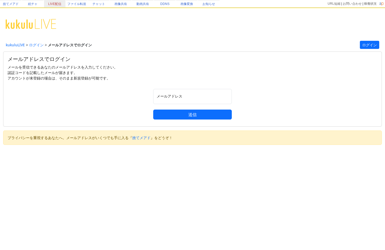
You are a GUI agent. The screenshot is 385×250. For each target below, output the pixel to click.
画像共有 (120, 4)
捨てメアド (11, 4)
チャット (98, 4)
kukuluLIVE (15, 44)
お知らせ (208, 4)
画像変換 (186, 4)
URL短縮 (334, 3)
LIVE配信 (54, 4)
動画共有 (142, 4)
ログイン (36, 44)
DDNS (164, 4)
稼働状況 (370, 3)
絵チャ (32, 4)
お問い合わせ (352, 3)
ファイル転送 (76, 4)
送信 (192, 114)
